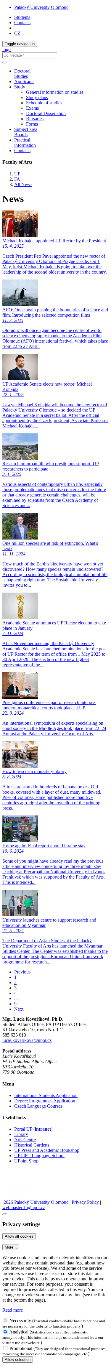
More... (11, 1247)
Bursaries (35, 118)
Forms (32, 123)
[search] (4, 62)
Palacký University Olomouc (41, 7)
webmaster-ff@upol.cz (23, 1207)
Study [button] (19, 86)
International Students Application (46, 1095)
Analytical (18, 1331)
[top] (4, 1214)
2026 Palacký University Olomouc (35, 1202)
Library (21, 1134)
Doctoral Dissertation (46, 113)
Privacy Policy (85, 1202)
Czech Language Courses (38, 1106)
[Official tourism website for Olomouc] (15, 1196)
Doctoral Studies (22, 73)
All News (23, 184)
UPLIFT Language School (39, 1155)
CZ (17, 33)
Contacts (22, 22)
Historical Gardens (31, 1144)
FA (17, 179)
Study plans (37, 97)
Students (22, 17)
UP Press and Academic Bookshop (46, 1150)
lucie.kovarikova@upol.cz (27, 1040)
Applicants (24, 81)
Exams (32, 108)
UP (17, 173)
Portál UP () (33, 1129)
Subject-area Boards (25, 132)
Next (18, 1009)
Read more (12, 1310)
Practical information (25, 142)
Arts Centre (25, 1139)
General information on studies (54, 92)
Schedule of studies (44, 102)
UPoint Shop (26, 1160)
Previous (22, 971)
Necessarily (20, 1320)
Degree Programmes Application (44, 1100)
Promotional (20, 1348)
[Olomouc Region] (22, 1181)
